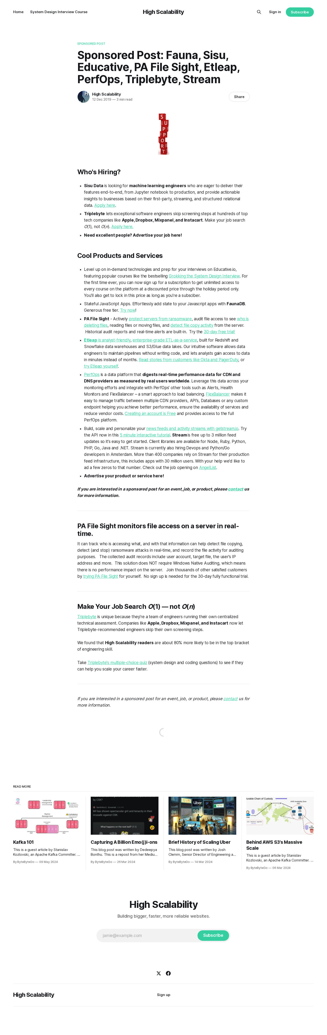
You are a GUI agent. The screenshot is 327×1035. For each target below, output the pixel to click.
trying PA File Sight (100, 576)
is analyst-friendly (107, 340)
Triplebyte (86, 616)
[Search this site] (259, 12)
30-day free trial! (219, 331)
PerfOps (92, 374)
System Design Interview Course (58, 12)
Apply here (104, 205)
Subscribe (300, 12)
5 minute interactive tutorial (145, 435)
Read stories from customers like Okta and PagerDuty (188, 359)
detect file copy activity (191, 325)
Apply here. (122, 226)
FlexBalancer (218, 394)
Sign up (163, 994)
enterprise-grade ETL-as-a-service (165, 340)
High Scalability (163, 11)
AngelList (207, 467)
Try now (127, 310)
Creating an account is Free (150, 413)
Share (239, 96)
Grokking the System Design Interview (204, 276)
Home (18, 12)
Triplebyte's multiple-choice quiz (117, 662)
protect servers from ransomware (160, 318)
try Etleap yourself (101, 366)
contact (235, 489)
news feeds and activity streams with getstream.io (192, 428)
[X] (158, 973)
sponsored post (91, 43)
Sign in (275, 12)
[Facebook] (168, 973)
